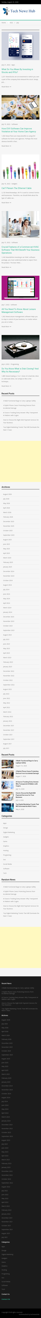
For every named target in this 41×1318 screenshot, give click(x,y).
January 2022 (7, 721)
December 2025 (8, 521)
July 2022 (6, 694)
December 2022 (8, 671)
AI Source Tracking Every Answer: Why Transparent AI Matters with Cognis (20, 414)
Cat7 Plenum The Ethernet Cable (17, 188)
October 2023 (8, 626)
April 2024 (6, 603)
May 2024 (6, 599)
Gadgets (14, 184)
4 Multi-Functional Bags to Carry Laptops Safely (19, 401)
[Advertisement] (20, 461)
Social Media (7, 864)
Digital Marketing (9, 832)
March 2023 (7, 658)
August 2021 (7, 744)
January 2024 (7, 612)
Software (15, 124)
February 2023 (8, 662)
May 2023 (6, 648)
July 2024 (6, 589)
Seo (4, 860)
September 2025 (8, 535)
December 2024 (8, 571)
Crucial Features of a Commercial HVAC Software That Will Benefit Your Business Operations (20, 250)
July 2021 (6, 748)
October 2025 (8, 531)
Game (5, 841)
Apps (13, 65)
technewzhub (34, 1314)
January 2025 (7, 567)
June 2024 (6, 594)
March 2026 (7, 512)
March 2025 (7, 558)
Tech (5, 873)
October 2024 (8, 580)
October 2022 (8, 680)
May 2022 (6, 703)
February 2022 (8, 716)
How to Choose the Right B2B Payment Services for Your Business (21, 421)
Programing (15, 364)
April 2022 (6, 707)
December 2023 (8, 617)
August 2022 (7, 689)
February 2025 (8, 562)
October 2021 (8, 735)
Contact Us (6, 1299)
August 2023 (7, 635)
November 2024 (8, 576)
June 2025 (6, 544)
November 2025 (8, 526)
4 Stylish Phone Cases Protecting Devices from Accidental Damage (19, 406)
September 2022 (8, 685)
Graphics (6, 846)
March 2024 (7, 608)
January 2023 (7, 667)
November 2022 (8, 676)
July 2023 (6, 639)
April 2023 (6, 653)
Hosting (5, 850)
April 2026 (6, 508)
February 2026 (8, 517)
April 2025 (6, 553)
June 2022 (6, 698)
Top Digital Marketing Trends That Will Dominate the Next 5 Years (21, 428)
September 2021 (8, 739)
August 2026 (7, 494)
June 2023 (6, 644)
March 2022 (7, 712)
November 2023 (8, 621)
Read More (5, 87)
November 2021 (8, 730)
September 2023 (8, 630)
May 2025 (6, 549)
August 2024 (7, 585)
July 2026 (6, 499)
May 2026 (6, 503)
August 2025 (7, 540)
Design (5, 828)
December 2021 (8, 726)
